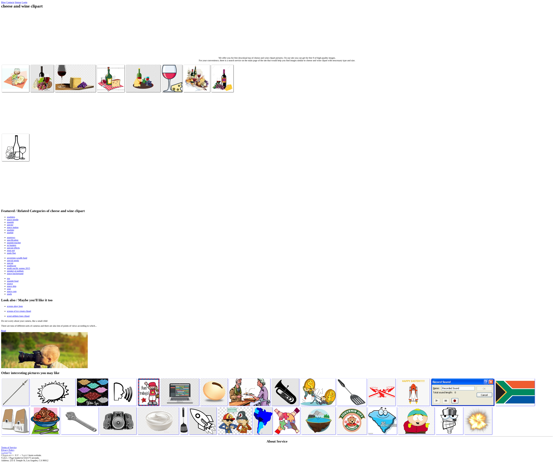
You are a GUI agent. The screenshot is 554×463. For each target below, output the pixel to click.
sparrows (11, 237)
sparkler (10, 230)
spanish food (12, 281)
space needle (12, 219)
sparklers (11, 217)
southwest (11, 266)
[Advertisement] (277, 32)
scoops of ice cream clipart (19, 311)
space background (15, 273)
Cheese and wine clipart (12, 88)
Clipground (14, 454)
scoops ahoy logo (15, 306)
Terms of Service (9, 447)
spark (9, 294)
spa (8, 278)
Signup (18, 2)
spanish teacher (14, 242)
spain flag (11, 253)
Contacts (10, 2)
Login (24, 2)
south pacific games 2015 (18, 268)
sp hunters (11, 245)
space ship (11, 286)
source (10, 283)
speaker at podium (15, 271)
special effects (13, 248)
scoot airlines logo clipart (18, 316)
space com (11, 291)
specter (10, 225)
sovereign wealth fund (17, 258)
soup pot (11, 250)
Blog (3, 2)
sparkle (10, 232)
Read (3, 331)
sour (9, 289)
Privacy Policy (7, 450)
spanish (10, 222)
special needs (13, 260)
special (10, 263)
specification (12, 240)
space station (12, 227)
